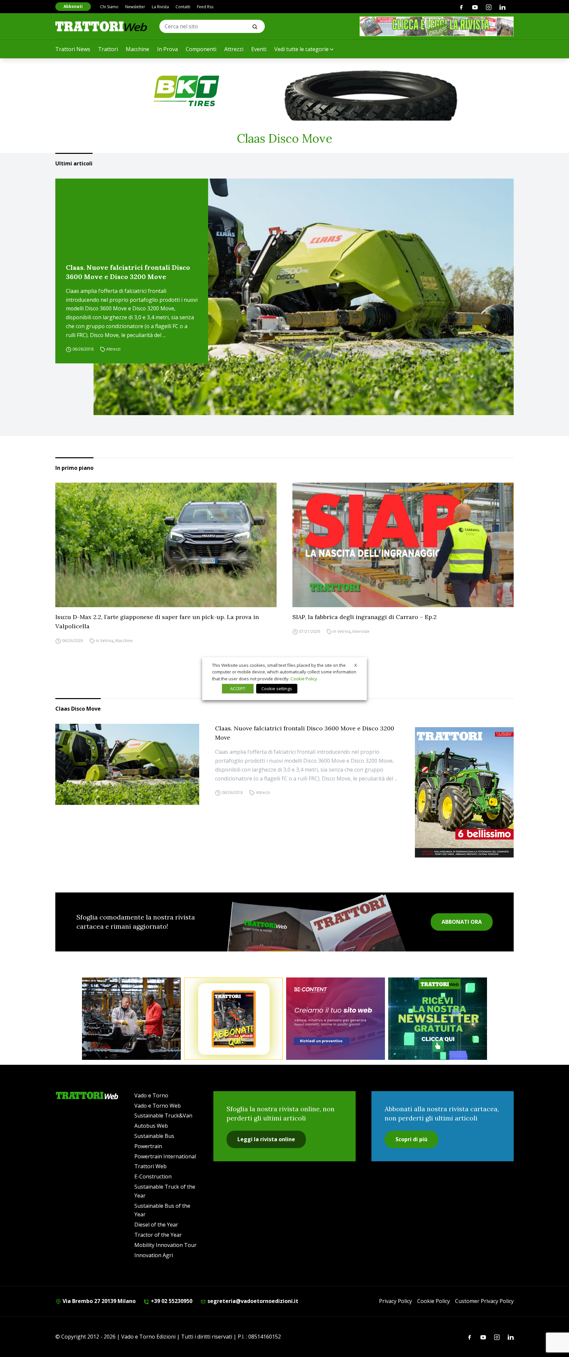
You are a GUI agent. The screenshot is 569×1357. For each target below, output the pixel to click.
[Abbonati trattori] (233, 1018)
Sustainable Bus (154, 1136)
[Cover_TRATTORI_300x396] (464, 792)
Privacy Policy (395, 1301)
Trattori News (72, 49)
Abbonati (73, 6)
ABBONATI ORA (462, 921)
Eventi (258, 49)
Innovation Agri (153, 1255)
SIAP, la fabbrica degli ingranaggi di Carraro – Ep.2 (364, 617)
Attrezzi (233, 49)
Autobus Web (151, 1125)
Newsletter (135, 7)
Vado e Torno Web (157, 1105)
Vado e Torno (151, 1095)
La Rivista (160, 7)
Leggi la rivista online (266, 1139)
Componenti (201, 49)
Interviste (360, 631)
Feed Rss (205, 7)
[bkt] (284, 91)
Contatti (183, 7)
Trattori (108, 49)
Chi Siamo (109, 7)
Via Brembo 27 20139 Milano (98, 1301)
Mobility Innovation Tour (165, 1245)
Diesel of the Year (156, 1224)
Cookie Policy (433, 1301)
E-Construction (153, 1176)
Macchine (137, 49)
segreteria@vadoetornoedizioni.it (252, 1301)
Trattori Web (150, 1166)
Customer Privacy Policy (484, 1301)
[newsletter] (437, 1018)
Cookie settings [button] (276, 689)
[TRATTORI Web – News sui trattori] (101, 26)
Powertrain (148, 1146)
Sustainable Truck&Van (163, 1115)
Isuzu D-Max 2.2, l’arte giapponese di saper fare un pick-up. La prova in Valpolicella (157, 621)
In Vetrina (104, 640)
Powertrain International (165, 1156)
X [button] (355, 665)
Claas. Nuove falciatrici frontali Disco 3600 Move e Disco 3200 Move (128, 272)
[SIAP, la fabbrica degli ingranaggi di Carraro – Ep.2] (403, 545)
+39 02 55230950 (170, 1301)
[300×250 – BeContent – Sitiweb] (335, 1018)
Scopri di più (411, 1139)
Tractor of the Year (158, 1234)
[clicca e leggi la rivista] (437, 26)
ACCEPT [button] (237, 689)
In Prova (167, 49)
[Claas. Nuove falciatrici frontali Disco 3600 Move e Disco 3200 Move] (304, 297)
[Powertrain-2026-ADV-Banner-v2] (131, 1018)
